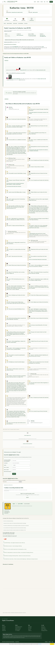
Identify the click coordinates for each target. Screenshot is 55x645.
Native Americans (17, 629)
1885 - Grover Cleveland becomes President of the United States (39, 160)
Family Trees (4, 630)
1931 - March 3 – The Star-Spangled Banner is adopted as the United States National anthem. (16, 342)
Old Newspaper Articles (18, 626)
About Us (29, 629)
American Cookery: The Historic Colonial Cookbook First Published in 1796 (14, 530)
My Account (43, 626)
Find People (4, 626)
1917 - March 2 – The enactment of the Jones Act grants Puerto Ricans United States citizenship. (38, 273)
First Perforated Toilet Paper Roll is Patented (14, 186)
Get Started (30, 626)
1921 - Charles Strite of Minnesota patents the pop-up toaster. (38, 295)
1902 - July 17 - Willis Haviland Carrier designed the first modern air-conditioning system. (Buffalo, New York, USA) (16, 219)
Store (47, 1)
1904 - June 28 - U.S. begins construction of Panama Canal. (15, 225)
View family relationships (32, 35)
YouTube (50, 641)
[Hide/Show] (6, 60)
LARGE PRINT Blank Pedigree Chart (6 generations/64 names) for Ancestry (27, 438)
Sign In (51, 1)
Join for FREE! (20, 503)
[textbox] (13, 481)
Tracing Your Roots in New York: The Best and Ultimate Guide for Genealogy (14, 523)
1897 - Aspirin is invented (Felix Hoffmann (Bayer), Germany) (16, 192)
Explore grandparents (20, 35)
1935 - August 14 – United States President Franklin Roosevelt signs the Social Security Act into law (38, 355)
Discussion (25, 23)
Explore (38, 1)
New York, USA (35, 12)
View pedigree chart (43, 36)
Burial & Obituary (20, 23)
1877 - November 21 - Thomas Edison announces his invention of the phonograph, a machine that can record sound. (16, 133)
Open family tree (42, 35)
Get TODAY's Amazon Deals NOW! (8, 533)
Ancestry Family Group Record (27, 443)
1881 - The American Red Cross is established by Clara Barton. (16, 139)
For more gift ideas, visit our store (8, 532)
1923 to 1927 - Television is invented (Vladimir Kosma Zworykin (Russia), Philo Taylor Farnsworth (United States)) (16, 303)
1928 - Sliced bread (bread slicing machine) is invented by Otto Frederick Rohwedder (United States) (16, 319)
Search (35, 1)
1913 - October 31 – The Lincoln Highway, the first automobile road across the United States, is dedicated (38, 266)
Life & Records (15, 23)
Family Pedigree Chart (27, 435)
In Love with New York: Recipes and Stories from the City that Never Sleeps (14, 527)
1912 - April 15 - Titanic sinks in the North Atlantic (14, 256)
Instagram (46, 641)
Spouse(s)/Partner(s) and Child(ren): (10, 44)
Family (5, 23)
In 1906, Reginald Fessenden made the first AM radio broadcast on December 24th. (37, 234)
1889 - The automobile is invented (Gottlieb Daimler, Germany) (16, 173)
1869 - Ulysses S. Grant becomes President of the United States (16, 119)
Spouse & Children (9, 23)
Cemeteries (3, 629)
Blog (52, 641)
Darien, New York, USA (42, 78)
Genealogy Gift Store (44, 630)
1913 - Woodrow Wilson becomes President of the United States (16, 265)
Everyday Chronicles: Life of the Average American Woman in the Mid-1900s (16, 53)
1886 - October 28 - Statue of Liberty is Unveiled (36, 166)
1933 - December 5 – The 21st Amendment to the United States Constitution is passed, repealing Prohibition (16, 349)
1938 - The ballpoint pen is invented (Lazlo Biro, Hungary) (16, 361)
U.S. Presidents (17, 630)
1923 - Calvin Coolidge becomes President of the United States (38, 302)
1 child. (42, 46)
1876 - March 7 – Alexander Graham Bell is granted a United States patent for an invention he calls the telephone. (16, 126)
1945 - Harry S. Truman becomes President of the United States (39, 397)
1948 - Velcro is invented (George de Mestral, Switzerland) (38, 411)
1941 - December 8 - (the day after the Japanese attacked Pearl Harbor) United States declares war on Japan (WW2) (16, 376)
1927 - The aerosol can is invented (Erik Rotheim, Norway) (16, 309)
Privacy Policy (17, 641)
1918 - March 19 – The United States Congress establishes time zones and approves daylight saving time (38, 280)
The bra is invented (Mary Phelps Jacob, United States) (38, 259)
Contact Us (29, 630)
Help (44, 1)
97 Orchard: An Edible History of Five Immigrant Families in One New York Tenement (16, 525)
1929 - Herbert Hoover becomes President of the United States (38, 318)
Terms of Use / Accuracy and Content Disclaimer (8, 641)
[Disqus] (27, 576)
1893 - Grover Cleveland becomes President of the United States (39, 180)
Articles (41, 1)
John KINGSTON (15, 46)
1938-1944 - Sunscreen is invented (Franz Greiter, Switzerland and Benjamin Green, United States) (38, 362)
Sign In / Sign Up (43, 629)
